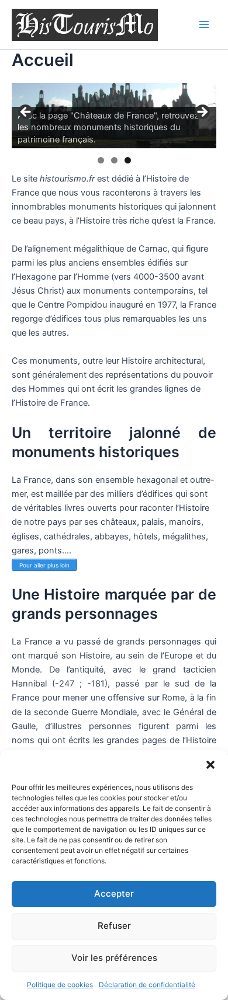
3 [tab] (128, 160)
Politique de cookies (60, 984)
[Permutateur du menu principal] (204, 24)
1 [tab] (101, 160)
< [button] (26, 112)
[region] (114, 115)
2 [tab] (114, 160)
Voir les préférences (114, 957)
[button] (210, 765)
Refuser (114, 925)
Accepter (114, 893)
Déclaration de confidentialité (147, 984)
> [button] (201, 112)
